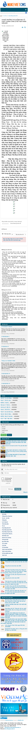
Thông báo (4, 520)
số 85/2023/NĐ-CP (5, 373)
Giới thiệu (4, 514)
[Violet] (14, 689)
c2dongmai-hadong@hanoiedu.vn (12, 727)
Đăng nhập (17, 489)
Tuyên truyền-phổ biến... (7, 549)
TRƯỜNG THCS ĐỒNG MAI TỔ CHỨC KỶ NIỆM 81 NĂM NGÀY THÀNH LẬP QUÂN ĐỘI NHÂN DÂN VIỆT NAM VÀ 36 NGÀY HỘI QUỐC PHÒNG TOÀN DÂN (14, 615)
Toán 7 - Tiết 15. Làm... (6, 400)
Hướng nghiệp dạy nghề (7, 553)
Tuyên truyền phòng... (6, 551)
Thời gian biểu (5, 539)
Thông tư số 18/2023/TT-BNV (8, 360)
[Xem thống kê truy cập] (3, 717)
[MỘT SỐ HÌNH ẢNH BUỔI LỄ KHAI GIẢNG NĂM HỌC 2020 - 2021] (3, 456)
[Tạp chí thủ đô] (14, 709)
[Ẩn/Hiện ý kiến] (12, 234)
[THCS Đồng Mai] (14, 3)
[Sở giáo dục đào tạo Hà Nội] (14, 661)
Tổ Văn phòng (5, 547)
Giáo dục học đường (6, 537)
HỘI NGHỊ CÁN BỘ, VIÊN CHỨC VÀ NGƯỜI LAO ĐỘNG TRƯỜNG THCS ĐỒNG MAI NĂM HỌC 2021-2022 (14, 309)
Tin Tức (5, 15)
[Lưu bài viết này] (25, 27)
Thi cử (3, 525)
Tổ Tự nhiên (4, 543)
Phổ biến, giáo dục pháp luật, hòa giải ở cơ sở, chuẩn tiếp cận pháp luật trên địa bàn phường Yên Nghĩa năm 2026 (13, 592)
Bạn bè (3, 426)
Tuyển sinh (4, 555)
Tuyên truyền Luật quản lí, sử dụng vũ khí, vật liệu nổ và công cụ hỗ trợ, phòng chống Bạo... (16, 451)
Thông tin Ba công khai (7, 516)
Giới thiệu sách (5, 535)
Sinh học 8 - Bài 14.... (6, 407)
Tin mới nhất (5, 559)
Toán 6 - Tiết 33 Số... (5, 409)
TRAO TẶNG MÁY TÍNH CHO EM (10, 313)
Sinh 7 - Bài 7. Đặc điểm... (7, 418)
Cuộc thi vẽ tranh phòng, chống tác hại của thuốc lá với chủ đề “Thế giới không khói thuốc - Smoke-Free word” (14, 285)
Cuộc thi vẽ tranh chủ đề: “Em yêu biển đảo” (16, 445)
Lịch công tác (5, 522)
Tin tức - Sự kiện (5, 518)
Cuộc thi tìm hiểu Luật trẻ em (9, 312)
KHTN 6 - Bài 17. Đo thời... (7, 416)
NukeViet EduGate (9, 720)
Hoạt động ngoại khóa (7, 529)
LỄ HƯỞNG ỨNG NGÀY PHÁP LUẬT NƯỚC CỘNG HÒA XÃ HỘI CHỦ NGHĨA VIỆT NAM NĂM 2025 (16, 442)
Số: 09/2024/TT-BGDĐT (6, 326)
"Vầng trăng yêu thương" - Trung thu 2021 (14, 314)
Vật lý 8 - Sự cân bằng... (6, 398)
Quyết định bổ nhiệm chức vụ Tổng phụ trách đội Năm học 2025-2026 (16, 629)
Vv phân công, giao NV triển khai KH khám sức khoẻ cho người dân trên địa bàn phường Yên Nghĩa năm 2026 (16, 587)
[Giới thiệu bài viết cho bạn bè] (20, 27)
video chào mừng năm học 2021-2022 (14, 317)
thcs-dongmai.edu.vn (10, 728)
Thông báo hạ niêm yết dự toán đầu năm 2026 (16, 561)
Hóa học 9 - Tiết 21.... (6, 405)
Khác (3, 432)
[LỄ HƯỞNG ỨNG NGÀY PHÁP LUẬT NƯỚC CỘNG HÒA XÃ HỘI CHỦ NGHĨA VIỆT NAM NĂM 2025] (3, 442)
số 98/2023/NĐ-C (5, 336)
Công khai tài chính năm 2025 (12, 578)
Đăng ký (25, 492)
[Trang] (1, 15)
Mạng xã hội (5, 430)
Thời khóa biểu (5, 524)
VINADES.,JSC (21, 720)
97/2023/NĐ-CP (5, 346)
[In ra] (22, 27)
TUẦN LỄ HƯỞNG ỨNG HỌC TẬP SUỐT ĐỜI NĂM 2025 (15, 605)
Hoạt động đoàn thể (12, 15)
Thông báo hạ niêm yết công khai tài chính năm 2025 (15, 575)
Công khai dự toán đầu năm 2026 (13, 565)
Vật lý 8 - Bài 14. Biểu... (6, 414)
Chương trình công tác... (7, 533)
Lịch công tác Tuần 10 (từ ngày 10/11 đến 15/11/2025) (15, 626)
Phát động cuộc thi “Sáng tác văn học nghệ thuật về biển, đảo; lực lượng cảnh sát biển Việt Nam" (15, 610)
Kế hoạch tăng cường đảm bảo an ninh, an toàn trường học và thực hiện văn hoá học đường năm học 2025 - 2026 (15, 601)
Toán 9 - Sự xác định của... (7, 411)
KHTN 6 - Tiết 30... (5, 402)
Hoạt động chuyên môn (7, 531)
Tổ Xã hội (4, 545)
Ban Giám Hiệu (5, 541)
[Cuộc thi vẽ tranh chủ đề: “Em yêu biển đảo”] (3, 447)
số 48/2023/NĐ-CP (5, 383)
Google (3, 428)
